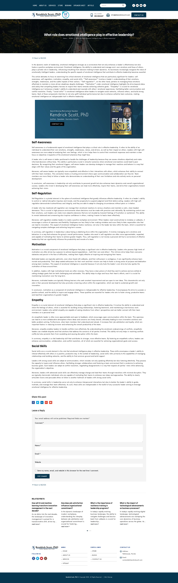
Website (38, 462)
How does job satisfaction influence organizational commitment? (42, 506)
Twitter (37, 402)
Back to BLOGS (40, 58)
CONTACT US (138, 15)
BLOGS (71, 38)
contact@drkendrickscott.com (132, 560)
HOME (35, 5)
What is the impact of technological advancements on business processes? (102, 506)
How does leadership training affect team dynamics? (132, 504)
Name (38, 445)
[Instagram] (144, 5)
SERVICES (52, 5)
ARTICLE (91, 5)
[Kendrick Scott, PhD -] (46, 15)
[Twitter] (137, 5)
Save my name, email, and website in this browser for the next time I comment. (68, 471)
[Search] (123, 5)
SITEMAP (66, 563)
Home (65, 38)
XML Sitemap (108, 577)
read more (35, 526)
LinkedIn (41, 402)
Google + (46, 402)
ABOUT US (42, 5)
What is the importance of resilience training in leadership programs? (72, 506)
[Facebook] (133, 5)
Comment (39, 423)
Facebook (33, 402)
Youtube (41, 558)
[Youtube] (141, 5)
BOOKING (68, 5)
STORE (60, 5)
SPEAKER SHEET (79, 5)
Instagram (45, 558)
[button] (87, 531)
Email (50, 402)
